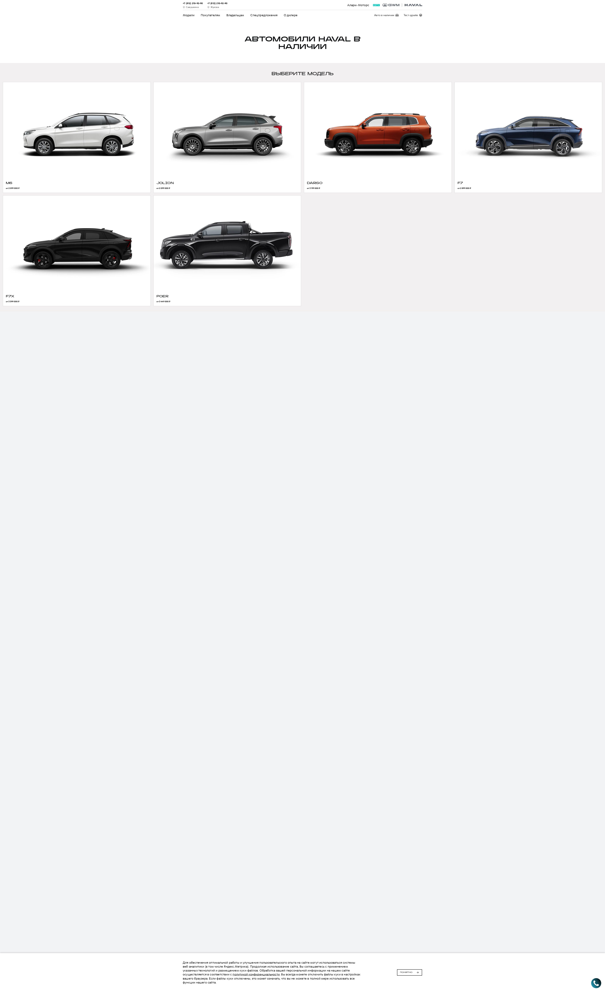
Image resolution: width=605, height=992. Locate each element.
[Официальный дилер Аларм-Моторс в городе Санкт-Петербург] (402, 5)
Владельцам (235, 15)
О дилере (290, 15)
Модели (188, 15)
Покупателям (210, 15)
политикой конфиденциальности (256, 974)
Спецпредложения (263, 15)
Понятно (406, 972)
